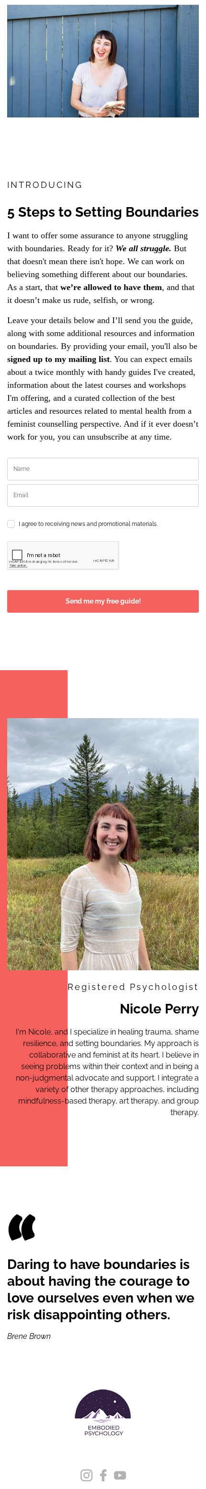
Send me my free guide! (103, 601)
